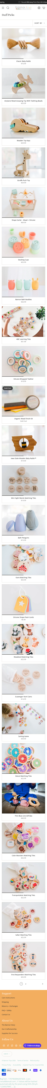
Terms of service (22, 1060)
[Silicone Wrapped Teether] (23, 361)
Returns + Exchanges (10, 1006)
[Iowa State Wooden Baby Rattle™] (23, 440)
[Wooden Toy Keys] (23, 123)
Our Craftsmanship (9, 1029)
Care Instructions (8, 998)
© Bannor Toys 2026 (9, 1060)
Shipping (5, 1002)
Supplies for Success (10, 1033)
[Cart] (43, 7)
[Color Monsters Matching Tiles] (23, 838)
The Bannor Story (8, 1025)
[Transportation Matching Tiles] (23, 877)
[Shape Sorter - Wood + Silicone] (23, 202)
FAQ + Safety (6, 1010)
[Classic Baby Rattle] (23, 43)
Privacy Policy (6, 1065)
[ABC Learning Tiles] (23, 321)
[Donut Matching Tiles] (23, 758)
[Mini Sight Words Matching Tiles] (23, 480)
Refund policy (34, 1060)
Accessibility (17, 1065)
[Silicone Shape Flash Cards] (23, 599)
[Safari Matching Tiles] (23, 917)
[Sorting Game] (23, 719)
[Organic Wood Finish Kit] (23, 401)
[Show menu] (3, 7)
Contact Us (6, 1014)
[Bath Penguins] (23, 520)
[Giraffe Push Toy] (23, 163)
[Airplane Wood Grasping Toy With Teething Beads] (23, 83)
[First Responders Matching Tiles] (23, 957)
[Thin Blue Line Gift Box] (23, 798)
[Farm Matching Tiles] (23, 560)
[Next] (36, 984)
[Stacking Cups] (23, 242)
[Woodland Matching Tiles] (23, 639)
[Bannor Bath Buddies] (23, 282)
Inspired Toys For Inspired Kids (33, 1065)
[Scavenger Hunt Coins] (23, 679)
